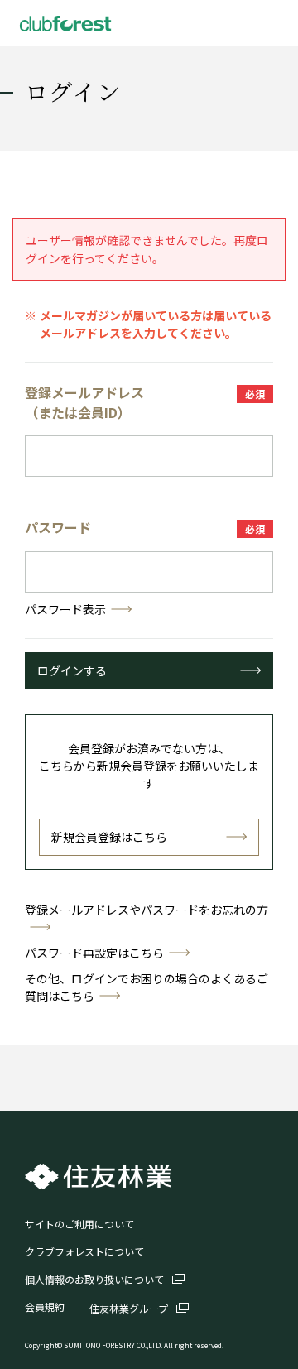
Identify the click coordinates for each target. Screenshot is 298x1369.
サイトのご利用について (79, 1224)
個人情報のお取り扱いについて (94, 1279)
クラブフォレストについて (84, 1251)
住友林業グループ (128, 1308)
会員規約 (45, 1306)
